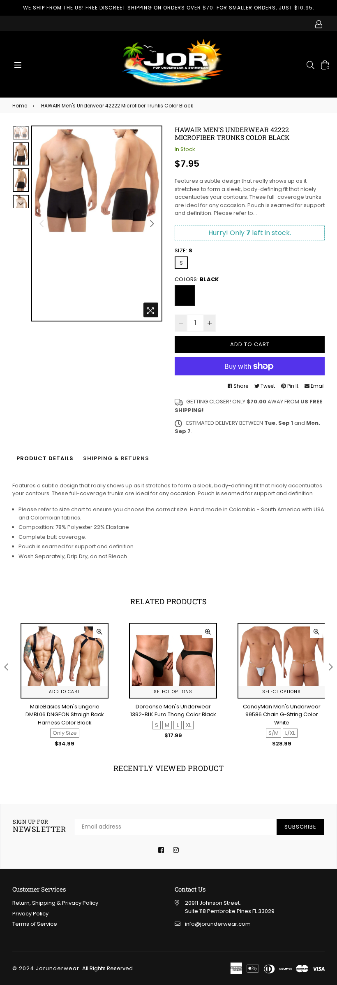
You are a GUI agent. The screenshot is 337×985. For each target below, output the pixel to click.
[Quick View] (99, 632)
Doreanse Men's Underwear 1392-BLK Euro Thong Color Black (65, 711)
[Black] (185, 295)
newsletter (39, 826)
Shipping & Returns (116, 458)
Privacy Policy (30, 913)
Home (19, 105)
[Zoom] (150, 310)
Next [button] (152, 223)
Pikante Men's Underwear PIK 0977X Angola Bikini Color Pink (281, 711)
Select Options (64, 692)
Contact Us (190, 889)
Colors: (197, 279)
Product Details (45, 458)
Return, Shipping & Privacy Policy (55, 903)
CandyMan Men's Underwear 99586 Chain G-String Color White (173, 715)
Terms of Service (34, 924)
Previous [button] (41, 223)
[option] (97, 180)
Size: (183, 250)
